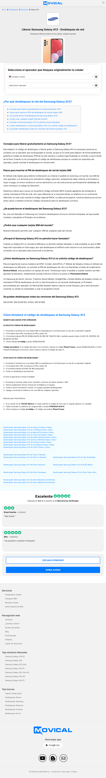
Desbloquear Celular (13, 595)
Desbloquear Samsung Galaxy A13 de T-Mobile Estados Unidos (28, 430)
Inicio (4, 10)
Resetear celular (11, 603)
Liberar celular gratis (13, 693)
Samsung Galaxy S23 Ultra (15, 664)
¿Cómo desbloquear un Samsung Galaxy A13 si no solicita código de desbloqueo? (43, 126)
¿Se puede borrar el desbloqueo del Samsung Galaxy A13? (34, 116)
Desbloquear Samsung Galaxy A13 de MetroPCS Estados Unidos (28, 432)
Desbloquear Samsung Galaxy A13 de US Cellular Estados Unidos (28, 445)
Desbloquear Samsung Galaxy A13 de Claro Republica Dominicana (29, 482)
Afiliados (8, 640)
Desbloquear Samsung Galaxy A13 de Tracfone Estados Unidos (28, 435)
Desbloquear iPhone (13, 697)
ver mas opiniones (53, 560)
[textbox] (51, 76)
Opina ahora (53, 570)
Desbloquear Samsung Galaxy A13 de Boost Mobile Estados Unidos (29, 440)
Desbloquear (13, 10)
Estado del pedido (12, 628)
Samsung (24, 10)
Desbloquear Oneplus (14, 709)
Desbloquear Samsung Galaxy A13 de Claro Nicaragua (24, 472)
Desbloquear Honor (13, 713)
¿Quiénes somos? (12, 624)
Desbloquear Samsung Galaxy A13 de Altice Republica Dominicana (29, 480)
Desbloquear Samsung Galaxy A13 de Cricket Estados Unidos (27, 442)
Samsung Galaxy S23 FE (15, 668)
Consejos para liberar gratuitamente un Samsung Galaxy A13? (35, 109)
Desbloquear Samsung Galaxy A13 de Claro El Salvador (25, 457)
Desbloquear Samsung (14, 701)
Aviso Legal (66, 772)
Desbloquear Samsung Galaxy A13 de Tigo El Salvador (24, 455)
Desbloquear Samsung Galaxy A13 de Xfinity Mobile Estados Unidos (30, 437)
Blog (7, 632)
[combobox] (51, 76)
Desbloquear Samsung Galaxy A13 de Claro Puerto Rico (75, 472)
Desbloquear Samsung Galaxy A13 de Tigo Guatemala (74, 457)
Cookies (74, 772)
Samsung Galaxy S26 (13, 660)
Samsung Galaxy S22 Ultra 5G (17, 672)
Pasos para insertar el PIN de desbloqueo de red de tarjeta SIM (36, 112)
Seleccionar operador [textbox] (17, 85)
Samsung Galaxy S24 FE (15, 680)
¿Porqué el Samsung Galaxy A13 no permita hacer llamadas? (35, 122)
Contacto (9, 620)
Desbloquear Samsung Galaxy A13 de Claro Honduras (24, 465)
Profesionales (10, 636)
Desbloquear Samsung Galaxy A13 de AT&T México (73, 465)
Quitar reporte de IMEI (14, 607)
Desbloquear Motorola (14, 705)
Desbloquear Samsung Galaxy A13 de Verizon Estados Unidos (27, 427)
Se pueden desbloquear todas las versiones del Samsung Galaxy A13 (38, 129)
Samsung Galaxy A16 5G (15, 656)
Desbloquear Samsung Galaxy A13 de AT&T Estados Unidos (26, 447)
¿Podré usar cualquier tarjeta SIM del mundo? (28, 119)
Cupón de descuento (13, 644)
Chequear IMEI (11, 599)
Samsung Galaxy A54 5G (15, 676)
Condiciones (55, 772)
